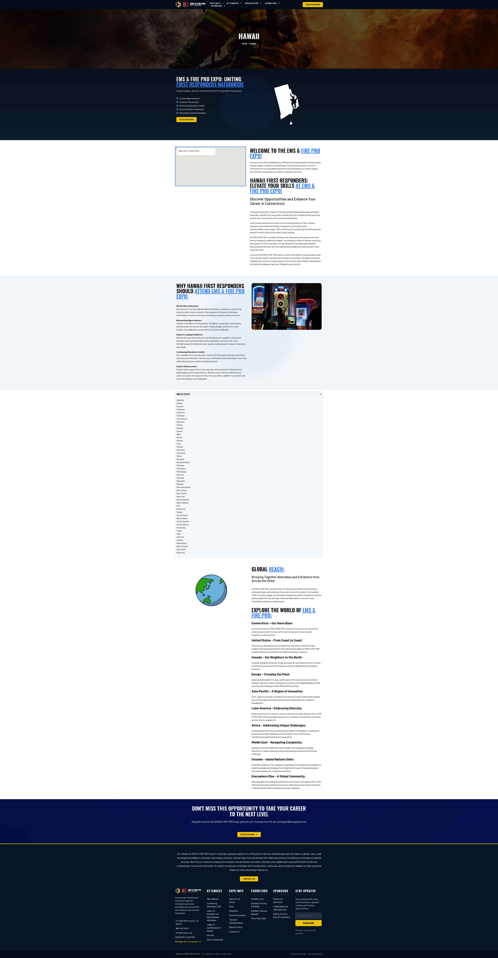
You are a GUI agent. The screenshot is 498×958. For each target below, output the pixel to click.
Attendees (232, 3)
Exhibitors (271, 3)
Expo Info (215, 3)
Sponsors (216, 6)
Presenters (252, 3)
